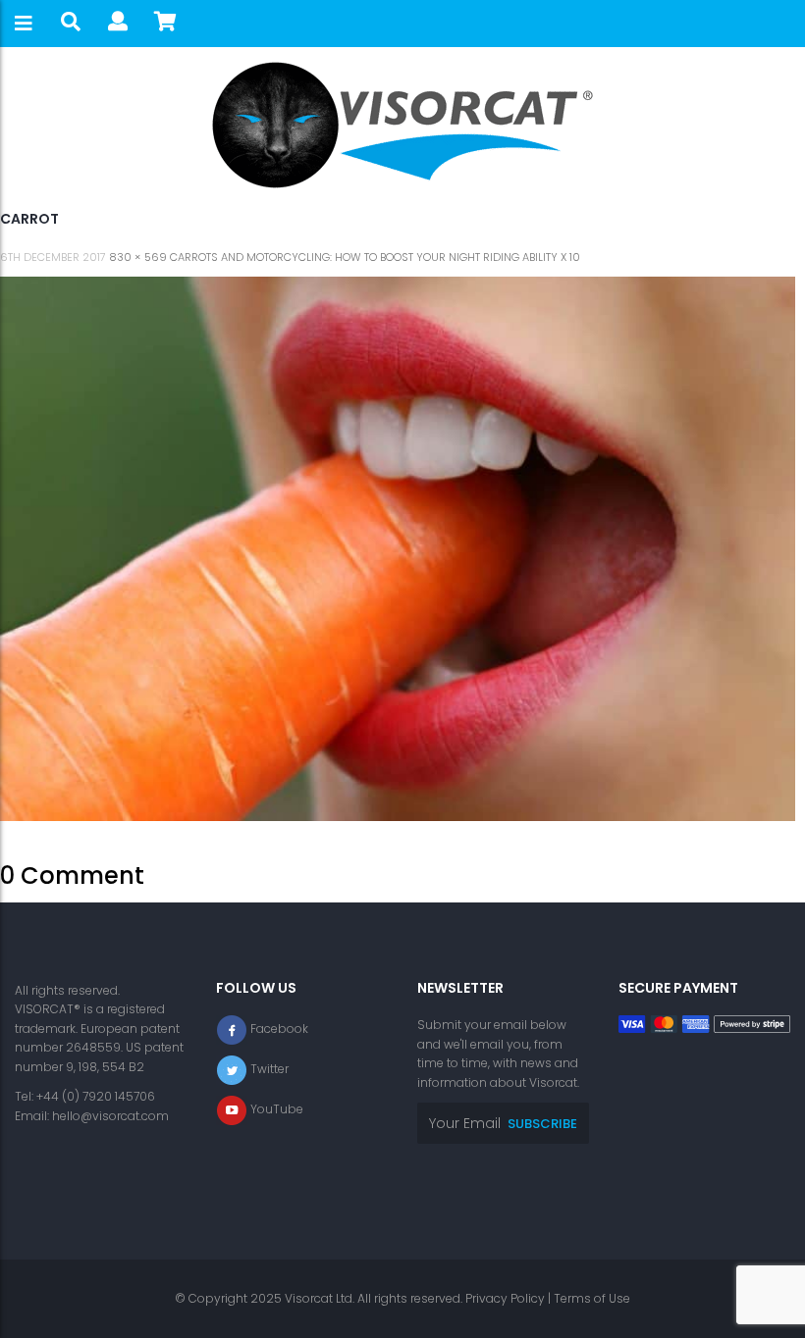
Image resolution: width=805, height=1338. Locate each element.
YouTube (276, 1109)
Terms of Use (592, 1298)
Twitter (269, 1068)
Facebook (279, 1028)
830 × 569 (138, 257)
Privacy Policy (505, 1298)
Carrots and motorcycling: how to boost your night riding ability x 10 (375, 257)
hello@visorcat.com (110, 1115)
